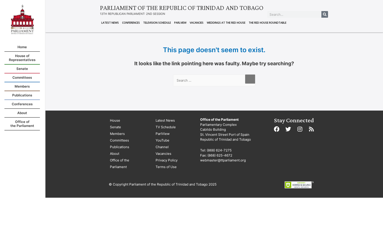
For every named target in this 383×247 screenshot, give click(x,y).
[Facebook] (276, 128)
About (114, 153)
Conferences (131, 23)
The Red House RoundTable (267, 23)
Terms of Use (166, 167)
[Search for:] (214, 80)
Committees (119, 140)
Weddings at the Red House (226, 23)
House (115, 120)
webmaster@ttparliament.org (223, 160)
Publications (119, 147)
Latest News (110, 23)
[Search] (324, 14)
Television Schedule (157, 23)
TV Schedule (166, 127)
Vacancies (196, 23)
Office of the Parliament (119, 163)
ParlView (180, 23)
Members (117, 134)
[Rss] (311, 128)
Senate (115, 127)
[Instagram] (299, 128)
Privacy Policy (167, 160)
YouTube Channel (162, 143)
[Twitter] (288, 128)
